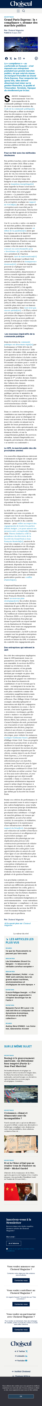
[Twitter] (11, 58)
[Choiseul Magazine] (21, 1344)
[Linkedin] (15, 58)
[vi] (35, 256)
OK (21, 1396)
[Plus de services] (24, 58)
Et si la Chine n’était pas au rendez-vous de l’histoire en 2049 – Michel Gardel (20, 1166)
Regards (9, 948)
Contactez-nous (21, 1280)
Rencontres (10, 958)
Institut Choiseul (22, 1371)
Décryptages (9, 17)
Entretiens (10, 990)
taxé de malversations (24, 256)
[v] (18, 251)
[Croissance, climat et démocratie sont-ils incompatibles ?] (21, 1144)
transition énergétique (21, 184)
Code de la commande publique (18, 109)
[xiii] (16, 601)
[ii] (32, 184)
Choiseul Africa (22, 1376)
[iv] (24, 231)
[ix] (31, 344)
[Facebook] (6, 58)
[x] (27, 531)
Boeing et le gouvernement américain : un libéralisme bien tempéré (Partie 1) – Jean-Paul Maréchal (19, 1062)
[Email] (19, 58)
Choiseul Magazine (16, 30)
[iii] (14, 204)
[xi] (21, 541)
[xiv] (21, 828)
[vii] (14, 264)
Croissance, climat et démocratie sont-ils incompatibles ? (15, 1116)
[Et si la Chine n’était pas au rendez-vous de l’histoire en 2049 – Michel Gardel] (21, 1192)
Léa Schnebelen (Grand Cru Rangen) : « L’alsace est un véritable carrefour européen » (20, 963)
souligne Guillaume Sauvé (16, 737)
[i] (33, 109)
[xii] (14, 580)
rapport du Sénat (11, 828)
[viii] (19, 310)
